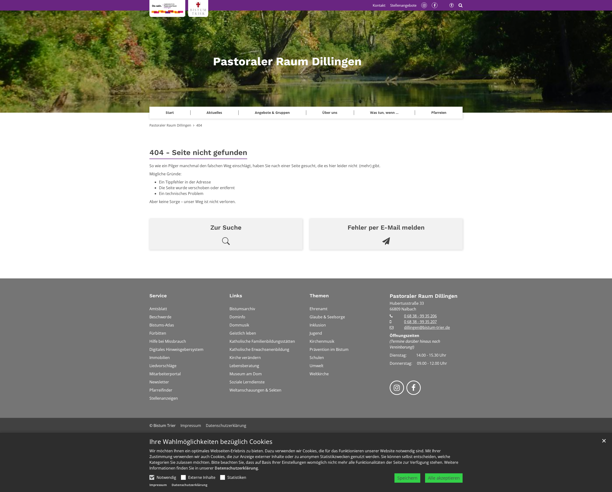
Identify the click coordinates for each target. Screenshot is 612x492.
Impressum (158, 485)
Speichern (407, 478)
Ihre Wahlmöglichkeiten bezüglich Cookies (210, 442)
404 (199, 125)
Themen (319, 296)
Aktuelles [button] (214, 112)
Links (236, 296)
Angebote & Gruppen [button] (272, 112)
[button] (439, 112)
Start (170, 112)
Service (158, 296)
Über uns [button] (329, 112)
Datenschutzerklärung (236, 468)
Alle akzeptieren (444, 478)
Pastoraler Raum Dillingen (170, 125)
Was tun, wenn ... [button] (384, 112)
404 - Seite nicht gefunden (198, 152)
